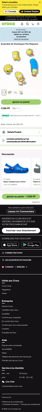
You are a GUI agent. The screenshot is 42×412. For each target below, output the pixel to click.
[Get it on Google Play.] (31, 244)
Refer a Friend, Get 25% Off (12, 124)
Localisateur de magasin (18, 260)
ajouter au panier (21, 101)
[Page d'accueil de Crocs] (8, 23)
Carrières (5, 329)
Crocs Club (6, 286)
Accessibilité (7, 349)
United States (31, 11)
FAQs (4, 353)
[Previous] (4, 34)
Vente (4, 293)
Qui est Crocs (7, 306)
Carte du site (6, 397)
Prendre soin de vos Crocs (12, 360)
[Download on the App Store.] (11, 244)
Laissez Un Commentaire (21, 211)
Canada (12, 11)
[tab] (4, 92)
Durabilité (5, 314)
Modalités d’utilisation (11, 404)
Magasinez (6, 290)
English (21, 267)
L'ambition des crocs (10, 310)
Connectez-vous (13, 253)
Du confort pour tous (10, 321)
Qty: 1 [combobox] (15, 108)
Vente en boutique (21, 39)
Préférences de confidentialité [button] (12, 402)
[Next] (37, 34)
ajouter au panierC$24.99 (21, 196)
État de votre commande (12, 345)
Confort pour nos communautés (15, 325)
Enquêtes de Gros (9, 333)
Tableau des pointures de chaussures (16, 357)
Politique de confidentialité (30, 404)
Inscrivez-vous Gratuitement (21, 230)
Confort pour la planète (11, 317)
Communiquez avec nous (12, 386)
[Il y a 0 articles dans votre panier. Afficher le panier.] (32, 24)
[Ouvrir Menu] (38, 24)
